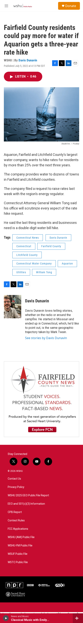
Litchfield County (27, 255)
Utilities (21, 272)
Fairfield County (51, 246)
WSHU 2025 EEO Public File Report (28, 495)
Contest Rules (16, 520)
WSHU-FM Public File (20, 545)
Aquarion (67, 263)
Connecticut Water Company (34, 263)
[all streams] (78, 618)
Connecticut (23, 246)
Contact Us (14, 478)
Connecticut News (27, 237)
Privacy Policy (16, 487)
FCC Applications (18, 528)
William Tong (44, 272)
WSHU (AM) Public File (21, 537)
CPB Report (15, 512)
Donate (70, 6)
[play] (5, 618)
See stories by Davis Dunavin (46, 338)
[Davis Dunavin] (12, 306)
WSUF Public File (17, 553)
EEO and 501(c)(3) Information (26, 503)
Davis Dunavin (28, 60)
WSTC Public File (18, 562)
